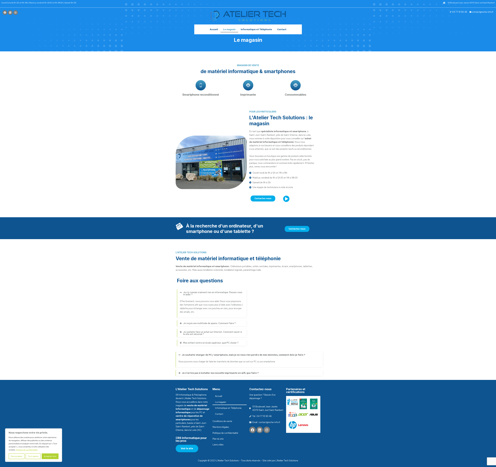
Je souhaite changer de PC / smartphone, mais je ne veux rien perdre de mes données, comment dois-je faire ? (243, 354)
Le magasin (229, 29)
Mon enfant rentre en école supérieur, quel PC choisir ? (210, 342)
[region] (33, 445)
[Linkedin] (10, 12)
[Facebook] (5, 12)
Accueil (214, 29)
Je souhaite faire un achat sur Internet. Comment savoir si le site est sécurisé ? (212, 333)
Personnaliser (16, 456)
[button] (212, 293)
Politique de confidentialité (27, 450)
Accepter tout (50, 456)
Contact (281, 29)
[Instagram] (15, 12)
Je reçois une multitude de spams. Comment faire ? (209, 323)
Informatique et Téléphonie (256, 29)
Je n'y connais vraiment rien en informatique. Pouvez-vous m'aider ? (212, 293)
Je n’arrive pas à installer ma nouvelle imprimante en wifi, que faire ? (220, 373)
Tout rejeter (33, 456)
